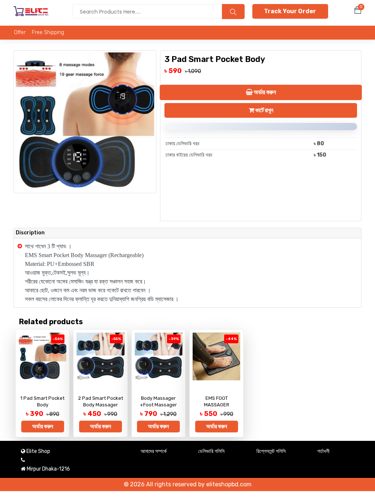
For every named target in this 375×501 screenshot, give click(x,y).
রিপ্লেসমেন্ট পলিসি (271, 451)
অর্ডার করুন (264, 92)
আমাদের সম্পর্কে (154, 451)
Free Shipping (48, 32)
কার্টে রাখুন (263, 110)
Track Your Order (290, 11)
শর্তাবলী (323, 451)
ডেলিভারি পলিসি (211, 451)
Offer (20, 32)
